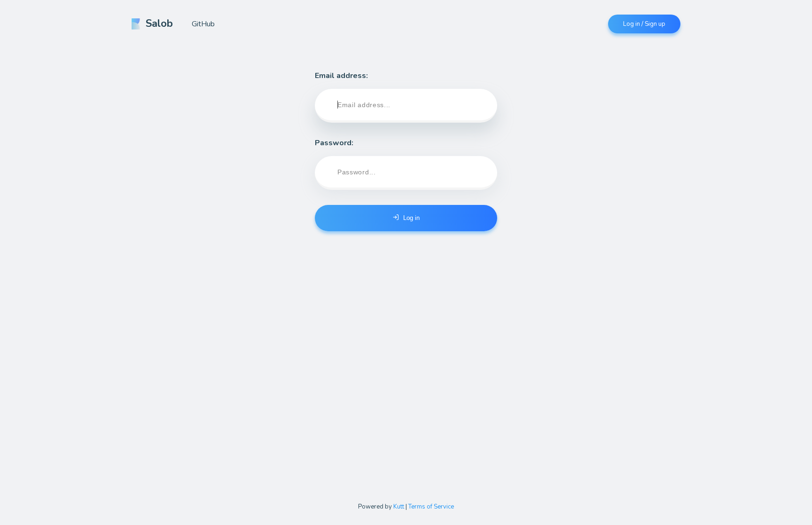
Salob (159, 23)
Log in (411, 217)
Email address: (341, 76)
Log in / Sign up (644, 24)
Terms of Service (431, 506)
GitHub (203, 24)
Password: (334, 143)
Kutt (398, 506)
